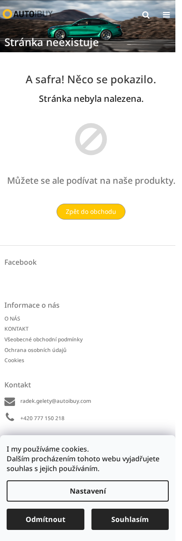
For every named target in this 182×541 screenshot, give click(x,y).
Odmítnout (45, 519)
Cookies (14, 360)
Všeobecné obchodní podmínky (43, 339)
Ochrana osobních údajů (35, 350)
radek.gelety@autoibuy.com (55, 401)
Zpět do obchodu (91, 211)
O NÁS (12, 318)
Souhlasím (130, 519)
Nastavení (88, 491)
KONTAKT (16, 328)
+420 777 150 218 (42, 418)
